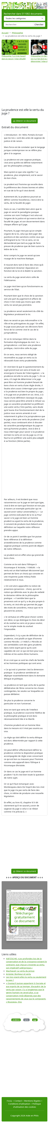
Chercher (39, 24)
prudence (16, 1020)
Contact (18, 1100)
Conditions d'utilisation (19, 1103)
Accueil (5, 32)
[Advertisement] (24, 86)
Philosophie (17, 32)
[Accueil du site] (24, 4)
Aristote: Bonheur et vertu (18, 974)
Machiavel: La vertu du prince (20, 971)
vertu (26, 1020)
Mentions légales (32, 1100)
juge (34, 1020)
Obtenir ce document (25, 120)
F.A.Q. (9, 1100)
